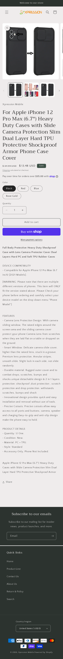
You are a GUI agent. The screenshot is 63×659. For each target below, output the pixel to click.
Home (10, 561)
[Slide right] (59, 90)
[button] (6, 12)
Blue (36, 188)
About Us (12, 584)
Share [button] (9, 482)
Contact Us (13, 576)
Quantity (7, 203)
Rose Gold (12, 196)
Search (10, 599)
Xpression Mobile (26, 652)
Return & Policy (15, 591)
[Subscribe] (52, 536)
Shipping (6, 170)
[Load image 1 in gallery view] (15, 90)
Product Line (13, 569)
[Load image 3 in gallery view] (47, 90)
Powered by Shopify (43, 652)
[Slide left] (3, 90)
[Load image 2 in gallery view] (31, 90)
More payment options (31, 240)
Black (9, 188)
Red (23, 188)
